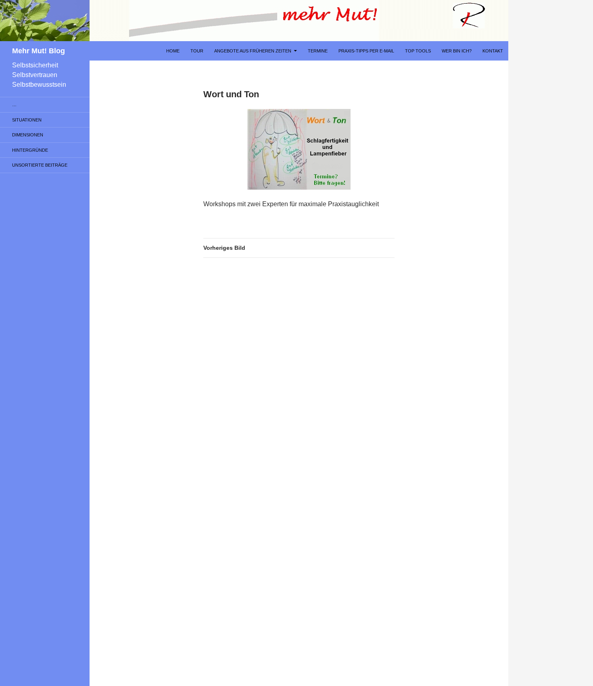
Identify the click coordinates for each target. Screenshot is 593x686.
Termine (318, 50)
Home (173, 50)
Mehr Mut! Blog (38, 51)
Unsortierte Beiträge (39, 165)
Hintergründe (30, 150)
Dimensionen (27, 134)
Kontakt (492, 50)
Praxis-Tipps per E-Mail (366, 50)
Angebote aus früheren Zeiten (252, 50)
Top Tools (418, 50)
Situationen (27, 119)
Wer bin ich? (457, 50)
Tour (196, 50)
